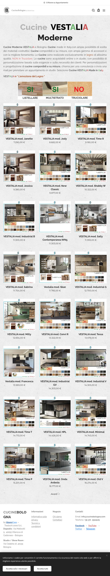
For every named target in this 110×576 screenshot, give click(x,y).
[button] (93, 10)
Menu (104, 10)
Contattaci (57, 520)
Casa (14, 522)
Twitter (78, 529)
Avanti (54, 494)
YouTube (92, 525)
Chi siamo (57, 516)
